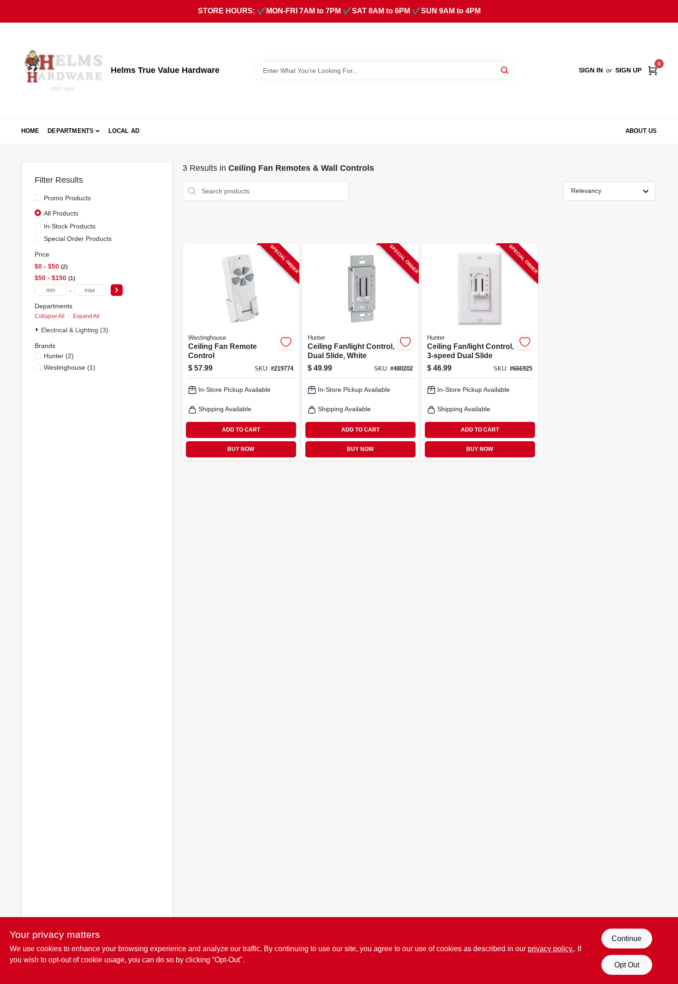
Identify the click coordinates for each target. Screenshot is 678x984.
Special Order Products (78, 238)
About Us (641, 130)
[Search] (505, 70)
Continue (627, 938)
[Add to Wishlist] (286, 342)
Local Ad (124, 130)
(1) (69, 367)
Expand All (86, 316)
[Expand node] (38, 329)
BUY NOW (240, 449)
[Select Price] (117, 290)
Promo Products (67, 198)
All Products (61, 213)
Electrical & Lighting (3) (74, 330)
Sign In (591, 70)
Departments (71, 130)
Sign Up (628, 70)
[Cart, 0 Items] (652, 70)
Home (30, 130)
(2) (59, 356)
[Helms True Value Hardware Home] (62, 70)
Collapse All (50, 316)
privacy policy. (551, 949)
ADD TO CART (241, 429)
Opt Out (626, 965)
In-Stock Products (69, 226)
